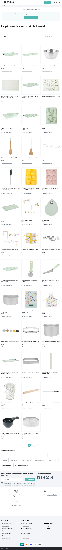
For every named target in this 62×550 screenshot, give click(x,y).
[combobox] (31, 6)
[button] (25, 445)
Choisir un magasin (31, 18)
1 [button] (29, 445)
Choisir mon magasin (7, 71)
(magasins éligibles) (52, 495)
